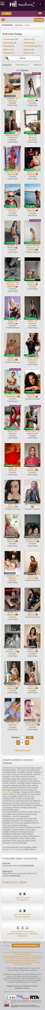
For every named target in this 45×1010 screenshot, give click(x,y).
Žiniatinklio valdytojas (23, 954)
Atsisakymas (37, 958)
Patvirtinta (22, 65)
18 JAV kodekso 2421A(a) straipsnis (17, 958)
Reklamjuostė (26, 952)
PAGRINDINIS (7, 25)
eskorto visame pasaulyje (13, 849)
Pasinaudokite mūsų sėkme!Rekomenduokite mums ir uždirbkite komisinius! (22, 933)
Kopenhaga (7, 792)
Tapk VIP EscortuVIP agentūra (22, 898)
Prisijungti (39, 20)
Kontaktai (16, 952)
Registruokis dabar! (15, 882)
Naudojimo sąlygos (19, 956)
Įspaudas (6, 956)
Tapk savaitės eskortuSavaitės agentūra (22, 915)
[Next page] (27, 742)
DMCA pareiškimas (30, 960)
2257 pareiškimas (34, 956)
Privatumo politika (14, 960)
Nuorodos (36, 952)
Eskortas (19, 25)
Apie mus (7, 952)
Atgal (7, 13)
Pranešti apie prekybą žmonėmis (26, 963)
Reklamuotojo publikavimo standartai (19, 962)
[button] (29, 737)
